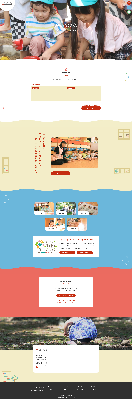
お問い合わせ (66, 281)
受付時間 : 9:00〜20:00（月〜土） (66, 302)
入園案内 (65, 386)
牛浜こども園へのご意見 (66, 395)
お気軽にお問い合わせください (65, 290)
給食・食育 (94, 386)
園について (51, 386)
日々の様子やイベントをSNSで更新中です (66, 79)
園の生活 (79, 386)
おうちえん (80, 389)
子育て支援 (51, 389)
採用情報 (65, 389)
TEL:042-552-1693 (67, 301)
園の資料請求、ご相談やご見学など (66, 288)
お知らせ (66, 73)
